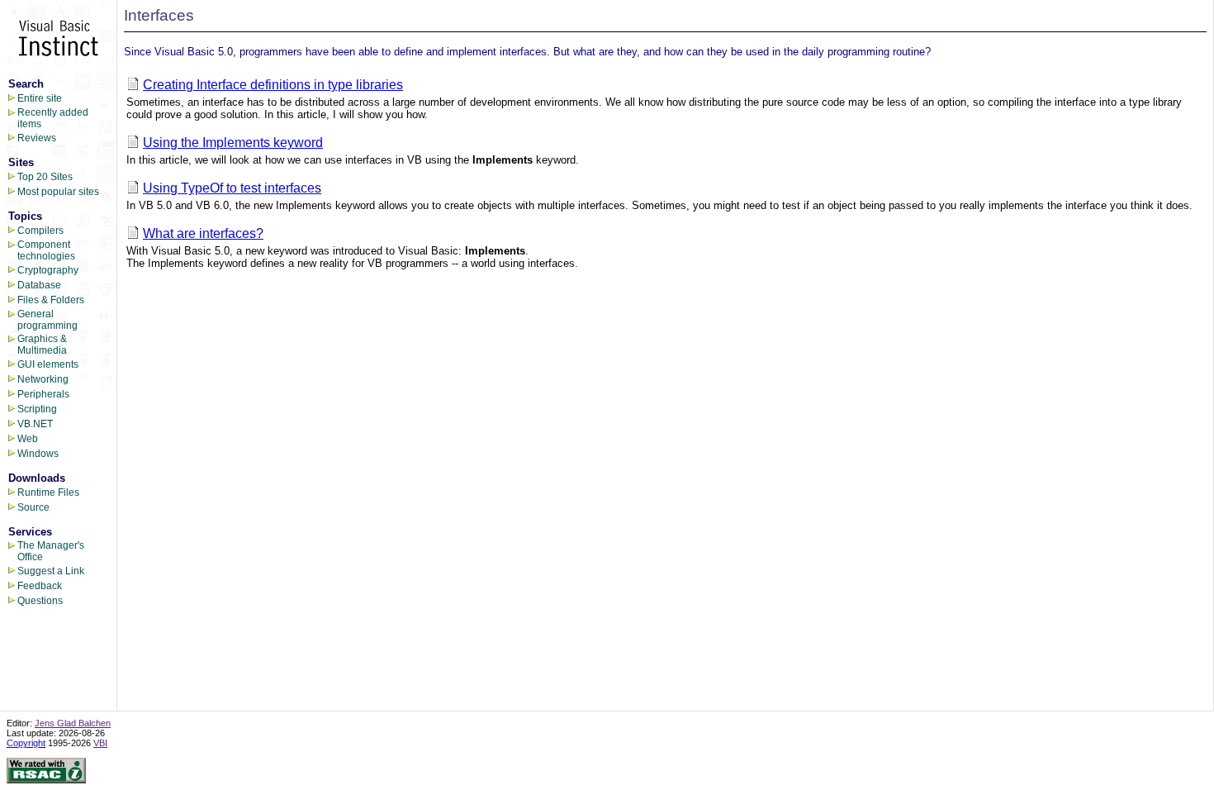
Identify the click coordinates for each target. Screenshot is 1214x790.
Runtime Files (48, 492)
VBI (100, 743)
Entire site (39, 98)
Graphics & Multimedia (42, 344)
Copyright (26, 743)
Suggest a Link (50, 571)
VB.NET (35, 424)
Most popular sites (58, 192)
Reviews (36, 138)
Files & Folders (50, 300)
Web (27, 439)
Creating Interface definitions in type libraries (273, 85)
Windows (38, 453)
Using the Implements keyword (233, 143)
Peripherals (43, 394)
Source (33, 507)
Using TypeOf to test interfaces (232, 188)
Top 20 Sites (45, 177)
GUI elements (47, 364)
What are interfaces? (203, 233)
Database (39, 285)
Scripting (37, 409)
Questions (40, 601)
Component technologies (46, 250)
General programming (47, 319)
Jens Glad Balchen (73, 723)
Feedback (39, 586)
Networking (43, 379)
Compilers (40, 230)
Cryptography (47, 270)
